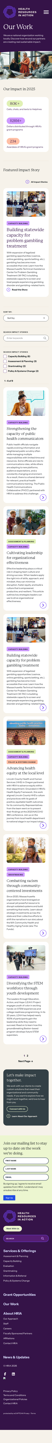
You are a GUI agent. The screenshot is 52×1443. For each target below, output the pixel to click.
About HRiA (12, 1313)
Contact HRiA (10, 1343)
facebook (5, 1374)
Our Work (11, 1304)
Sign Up (9, 1198)
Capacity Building (12, 1261)
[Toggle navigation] (46, 12)
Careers (7, 1328)
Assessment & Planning (15, 1256)
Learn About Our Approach (24, 1116)
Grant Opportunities (19, 1295)
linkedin (13, 1374)
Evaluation (8, 1266)
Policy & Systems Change (16, 1280)
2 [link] (27, 1055)
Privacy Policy (10, 1391)
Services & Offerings (19, 1251)
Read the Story (20, 289)
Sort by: (7, 312)
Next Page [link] (24, 1061)
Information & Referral (14, 1275)
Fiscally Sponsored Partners (17, 1333)
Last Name (11, 1169)
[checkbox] (26, 356)
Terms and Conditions (14, 1395)
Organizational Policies (15, 1399)
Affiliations (8, 1338)
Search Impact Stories (15, 332)
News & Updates (16, 1357)
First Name (11, 1160)
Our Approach (10, 1318)
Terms (33, 1413)
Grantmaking (10, 1270)
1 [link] (24, 1055)
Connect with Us (17, 1109)
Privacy (26, 1413)
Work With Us (12, 1228)
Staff (5, 1323)
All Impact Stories (39, 182)
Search (10, 1239)
